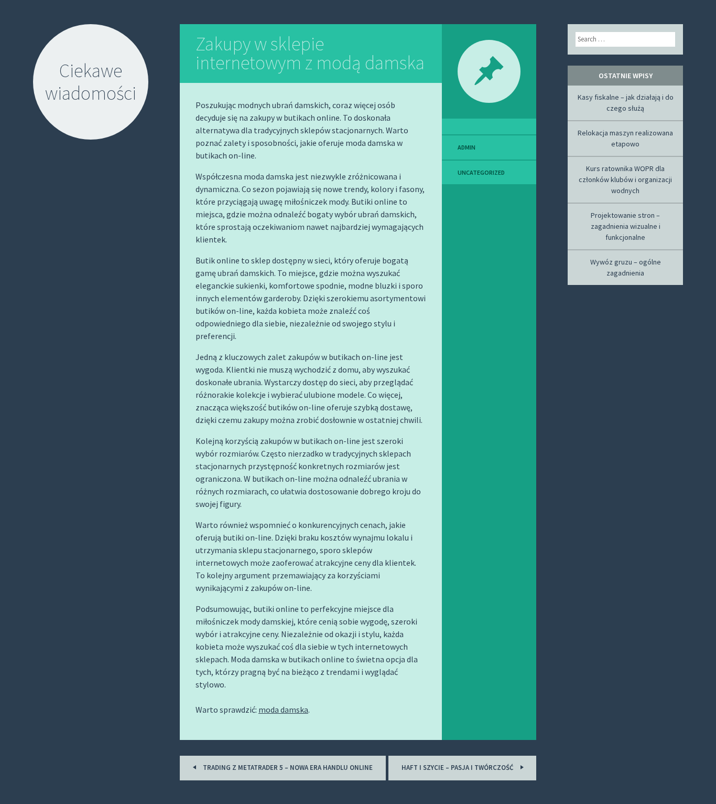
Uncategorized (481, 172)
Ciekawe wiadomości (90, 82)
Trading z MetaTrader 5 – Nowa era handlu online (287, 767)
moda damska (283, 709)
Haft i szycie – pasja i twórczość (458, 767)
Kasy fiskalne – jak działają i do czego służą (626, 102)
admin (466, 147)
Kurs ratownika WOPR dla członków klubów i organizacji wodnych (625, 179)
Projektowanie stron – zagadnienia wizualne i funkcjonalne (625, 226)
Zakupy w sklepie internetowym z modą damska (310, 53)
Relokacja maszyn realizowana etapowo (625, 138)
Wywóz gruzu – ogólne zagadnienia (625, 267)
